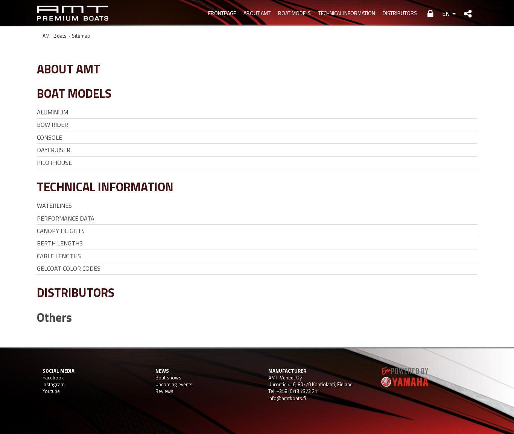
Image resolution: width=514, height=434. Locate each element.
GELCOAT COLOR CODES (68, 268)
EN (446, 13)
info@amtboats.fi (287, 398)
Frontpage (222, 13)
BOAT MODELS (294, 13)
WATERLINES (54, 205)
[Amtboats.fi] (72, 13)
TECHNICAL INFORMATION (346, 13)
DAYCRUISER (53, 149)
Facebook (53, 377)
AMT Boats (55, 36)
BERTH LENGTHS (60, 243)
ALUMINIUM (52, 112)
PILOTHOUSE (54, 162)
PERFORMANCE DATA (65, 218)
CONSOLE (49, 137)
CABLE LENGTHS (59, 255)
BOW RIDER (52, 124)
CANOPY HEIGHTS (61, 230)
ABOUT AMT (257, 13)
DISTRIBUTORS (400, 13)
